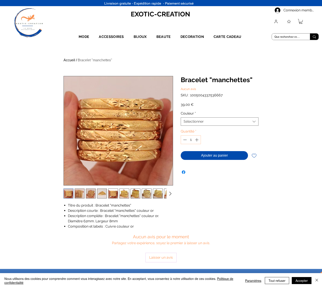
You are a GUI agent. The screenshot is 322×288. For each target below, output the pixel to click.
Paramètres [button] (253, 280)
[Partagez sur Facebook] (183, 172)
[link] (301, 21)
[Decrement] (184, 140)
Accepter (301, 280)
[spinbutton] (191, 140)
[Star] (289, 21)
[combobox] (219, 121)
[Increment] (197, 140)
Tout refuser (277, 280)
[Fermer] (316, 280)
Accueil (69, 60)
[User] (276, 21)
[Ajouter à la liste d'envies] (254, 155)
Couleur (188, 113)
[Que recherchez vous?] (314, 37)
